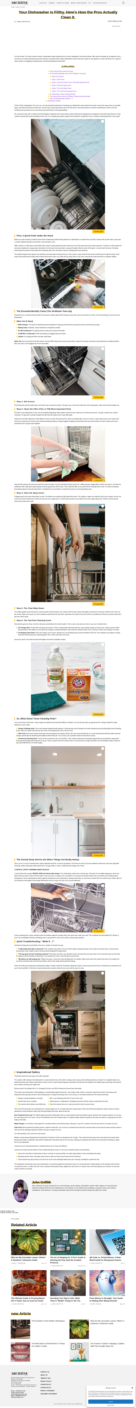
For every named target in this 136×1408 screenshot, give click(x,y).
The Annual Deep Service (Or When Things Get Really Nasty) (70, 96)
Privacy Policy (110, 1405)
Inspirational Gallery (54, 101)
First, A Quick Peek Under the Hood (61, 71)
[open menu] (123, 3)
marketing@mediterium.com (19, 1394)
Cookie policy (46, 1384)
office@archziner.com (17, 1397)
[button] (132, 1388)
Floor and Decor (100, 3)
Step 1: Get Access (58, 79)
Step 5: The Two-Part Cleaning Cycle (64, 91)
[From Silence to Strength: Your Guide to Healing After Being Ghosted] (107, 1283)
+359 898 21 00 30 (20, 1391)
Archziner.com (20, 3)
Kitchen (22, 7)
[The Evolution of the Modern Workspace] (20, 1329)
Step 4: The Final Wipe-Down (61, 88)
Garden (52, 3)
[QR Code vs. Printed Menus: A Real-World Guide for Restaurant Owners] (107, 1242)
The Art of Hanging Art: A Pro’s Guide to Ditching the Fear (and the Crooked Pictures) (67, 1260)
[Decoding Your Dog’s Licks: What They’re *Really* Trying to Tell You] (68, 1283)
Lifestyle (43, 3)
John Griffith (23, 21)
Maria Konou (96, 1304)
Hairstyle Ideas (63, 3)
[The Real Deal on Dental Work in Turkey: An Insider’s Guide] (20, 1352)
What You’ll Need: (58, 76)
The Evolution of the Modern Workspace (48, 1321)
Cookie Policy (46, 1387)
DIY (90, 3)
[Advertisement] (68, 40)
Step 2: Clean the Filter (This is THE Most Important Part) (70, 82)
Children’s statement (49, 1394)
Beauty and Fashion (79, 3)
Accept (111, 1401)
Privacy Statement (48, 1390)
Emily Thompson (19, 1263)
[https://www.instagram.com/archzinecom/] (110, 1380)
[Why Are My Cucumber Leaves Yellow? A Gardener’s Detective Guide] (29, 1242)
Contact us (45, 1372)
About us (44, 1375)
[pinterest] (102, 121)
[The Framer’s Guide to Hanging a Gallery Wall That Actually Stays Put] (79, 1352)
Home (13, 7)
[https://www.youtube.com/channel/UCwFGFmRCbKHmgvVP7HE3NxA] (113, 1380)
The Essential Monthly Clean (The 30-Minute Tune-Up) (68, 73)
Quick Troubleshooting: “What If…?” (61, 98)
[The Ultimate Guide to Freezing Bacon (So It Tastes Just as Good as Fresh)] (29, 1283)
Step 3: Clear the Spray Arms (61, 85)
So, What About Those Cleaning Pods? (62, 94)
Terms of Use (46, 1378)
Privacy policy (46, 1381)
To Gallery (98, 231)
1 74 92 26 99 (17, 1383)
